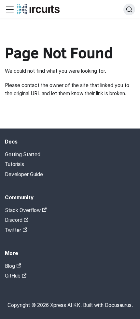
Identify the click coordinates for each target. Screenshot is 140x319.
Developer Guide (24, 174)
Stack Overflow (23, 210)
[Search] (129, 9)
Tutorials (14, 164)
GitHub (13, 276)
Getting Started (22, 154)
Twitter (13, 230)
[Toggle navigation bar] (10, 9)
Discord (13, 220)
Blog (10, 266)
